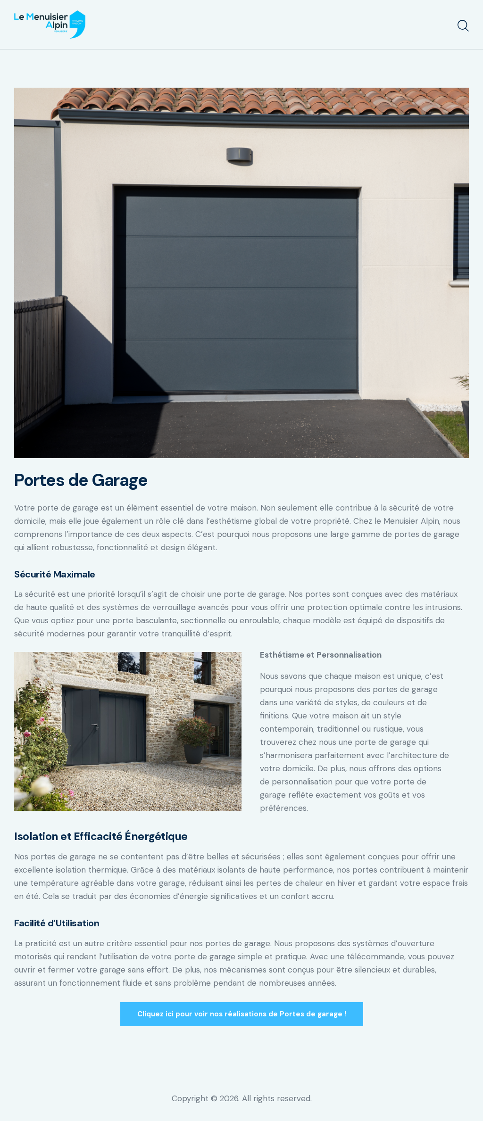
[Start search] (463, 25)
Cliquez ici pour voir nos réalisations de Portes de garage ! (241, 1014)
